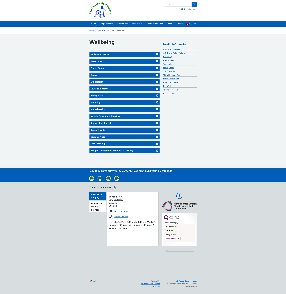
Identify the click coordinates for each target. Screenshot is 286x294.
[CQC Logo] (171, 219)
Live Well (167, 86)
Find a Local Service (171, 82)
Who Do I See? (169, 93)
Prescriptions (122, 24)
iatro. (195, 281)
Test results (167, 64)
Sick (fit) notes (169, 71)
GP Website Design (183, 281)
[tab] (124, 54)
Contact (180, 24)
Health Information (155, 24)
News (169, 24)
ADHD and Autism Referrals (174, 53)
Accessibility (155, 281)
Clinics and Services (171, 79)
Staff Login (156, 286)
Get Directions (121, 211)
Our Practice (137, 24)
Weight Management (172, 49)
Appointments (107, 24)
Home (93, 24)
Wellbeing (167, 57)
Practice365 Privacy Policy (150, 284)
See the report (171, 238)
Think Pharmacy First (171, 75)
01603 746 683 (121, 216)
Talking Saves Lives (171, 90)
